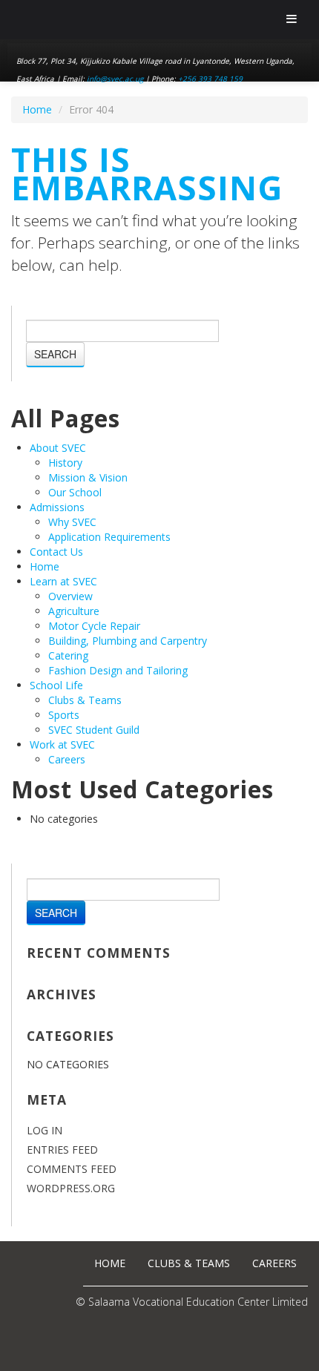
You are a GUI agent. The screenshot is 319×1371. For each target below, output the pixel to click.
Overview (70, 596)
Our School (75, 492)
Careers (66, 759)
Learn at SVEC (63, 581)
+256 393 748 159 (210, 78)
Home (37, 109)
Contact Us (56, 552)
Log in (44, 1130)
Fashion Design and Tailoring (118, 670)
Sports (63, 715)
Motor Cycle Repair (94, 626)
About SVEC (58, 448)
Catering (68, 655)
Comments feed (71, 1169)
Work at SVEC (62, 744)
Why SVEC (72, 522)
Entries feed (62, 1149)
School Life (56, 685)
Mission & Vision (88, 477)
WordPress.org (71, 1188)
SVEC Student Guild (93, 730)
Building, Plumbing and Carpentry (127, 641)
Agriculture (73, 611)
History (65, 463)
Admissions (57, 507)
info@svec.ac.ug (115, 78)
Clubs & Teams (85, 700)
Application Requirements (109, 537)
